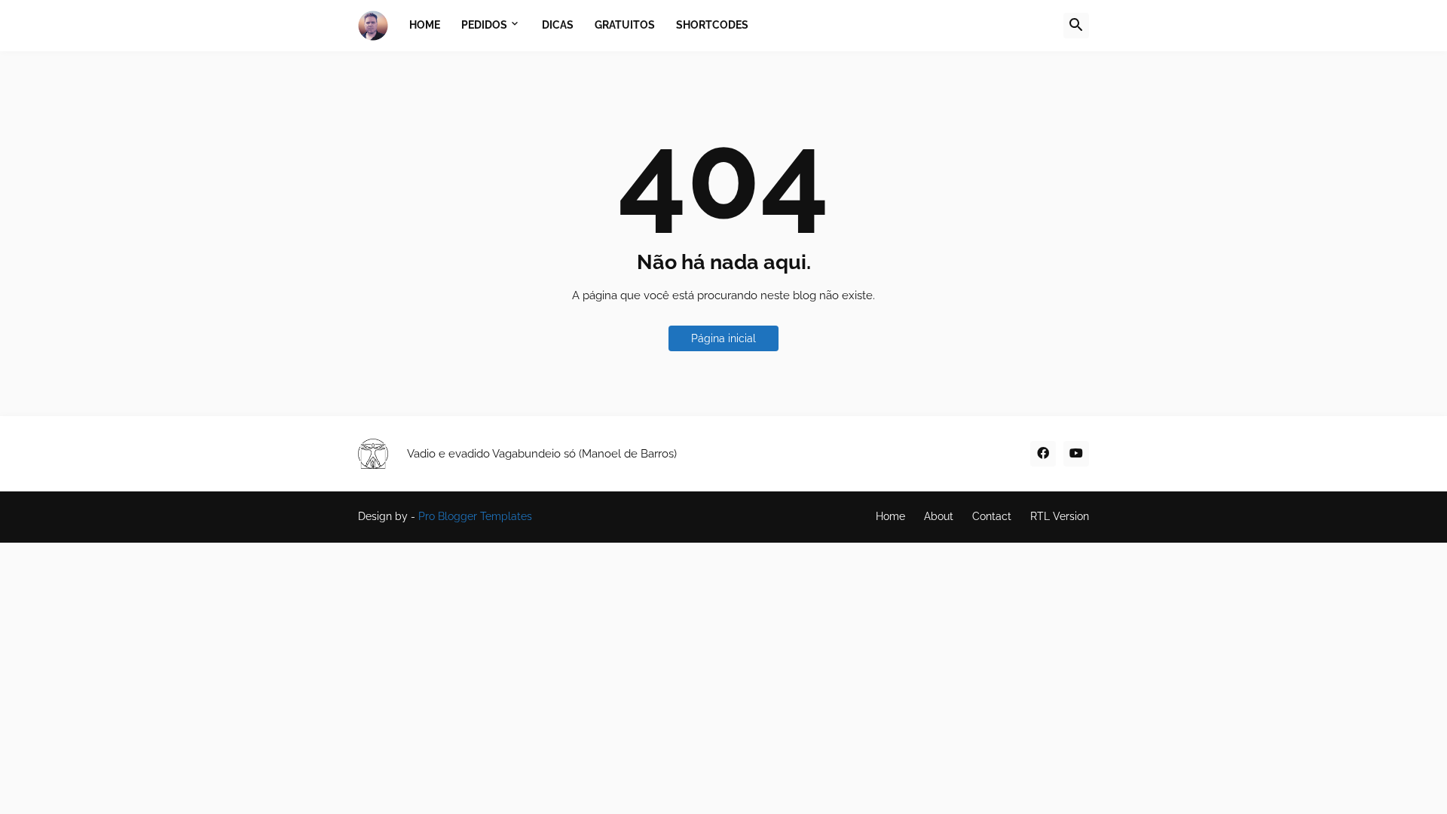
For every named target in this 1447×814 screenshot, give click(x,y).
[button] (1076, 25)
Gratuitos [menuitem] (625, 25)
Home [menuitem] (424, 25)
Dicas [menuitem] (558, 25)
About (938, 516)
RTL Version (1059, 516)
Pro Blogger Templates (475, 516)
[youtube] (1076, 454)
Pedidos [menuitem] (484, 25)
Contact (991, 516)
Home (890, 516)
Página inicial (723, 338)
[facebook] (1043, 454)
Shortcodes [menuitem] (712, 25)
